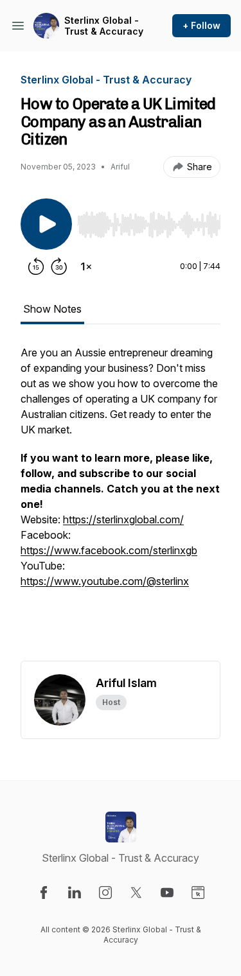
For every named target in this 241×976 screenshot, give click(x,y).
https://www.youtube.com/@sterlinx (105, 581)
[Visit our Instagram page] (105, 892)
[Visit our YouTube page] (167, 892)
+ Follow (201, 25)
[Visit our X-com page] (136, 892)
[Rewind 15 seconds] (36, 266)
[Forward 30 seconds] (59, 266)
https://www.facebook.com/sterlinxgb (109, 550)
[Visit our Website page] (198, 892)
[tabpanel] (120, 503)
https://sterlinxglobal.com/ (123, 519)
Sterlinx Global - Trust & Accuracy (103, 26)
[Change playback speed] (86, 266)
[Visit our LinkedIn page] (74, 892)
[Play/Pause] (46, 224)
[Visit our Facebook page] (43, 892)
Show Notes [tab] (52, 308)
